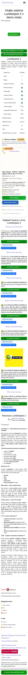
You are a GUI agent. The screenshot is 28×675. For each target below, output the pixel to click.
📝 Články (3, 610)
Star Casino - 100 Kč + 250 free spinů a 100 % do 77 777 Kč (13, 173)
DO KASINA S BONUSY (13, 241)
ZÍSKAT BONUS (14, 197)
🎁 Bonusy (4, 613)
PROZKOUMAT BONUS (10, 202)
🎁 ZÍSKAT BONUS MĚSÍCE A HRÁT (14, 672)
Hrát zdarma (15, 34)
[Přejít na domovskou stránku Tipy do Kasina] (7, 2)
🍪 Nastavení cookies (6, 627)
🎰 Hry (3, 607)
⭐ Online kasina (5, 605)
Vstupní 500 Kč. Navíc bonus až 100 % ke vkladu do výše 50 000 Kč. (14, 284)
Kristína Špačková (19, 418)
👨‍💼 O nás (3, 622)
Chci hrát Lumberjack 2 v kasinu (13, 50)
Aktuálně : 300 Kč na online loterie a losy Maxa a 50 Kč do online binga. (14, 398)
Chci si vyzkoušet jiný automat (13, 54)
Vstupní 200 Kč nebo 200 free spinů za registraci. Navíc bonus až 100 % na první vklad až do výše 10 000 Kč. (14, 332)
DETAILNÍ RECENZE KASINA (8, 248)
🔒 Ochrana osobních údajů (8, 624)
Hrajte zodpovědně (6, 641)
